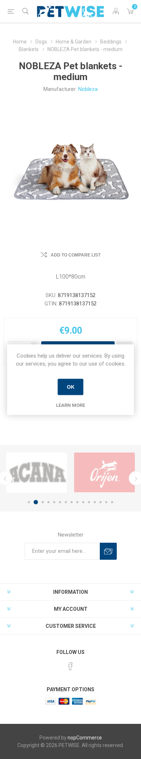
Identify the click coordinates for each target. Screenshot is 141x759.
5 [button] (54, 502)
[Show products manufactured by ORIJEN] (104, 473)
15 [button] (112, 502)
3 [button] (43, 502)
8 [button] (71, 502)
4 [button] (48, 502)
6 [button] (60, 502)
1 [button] (29, 502)
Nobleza (88, 89)
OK (70, 387)
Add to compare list (76, 255)
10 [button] (83, 502)
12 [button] (95, 502)
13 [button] (100, 502)
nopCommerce (85, 738)
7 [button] (66, 502)
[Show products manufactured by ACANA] (36, 473)
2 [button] (36, 502)
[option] (36, 473)
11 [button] (89, 502)
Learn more (70, 405)
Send (108, 551)
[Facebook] (70, 666)
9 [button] (77, 502)
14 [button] (106, 502)
